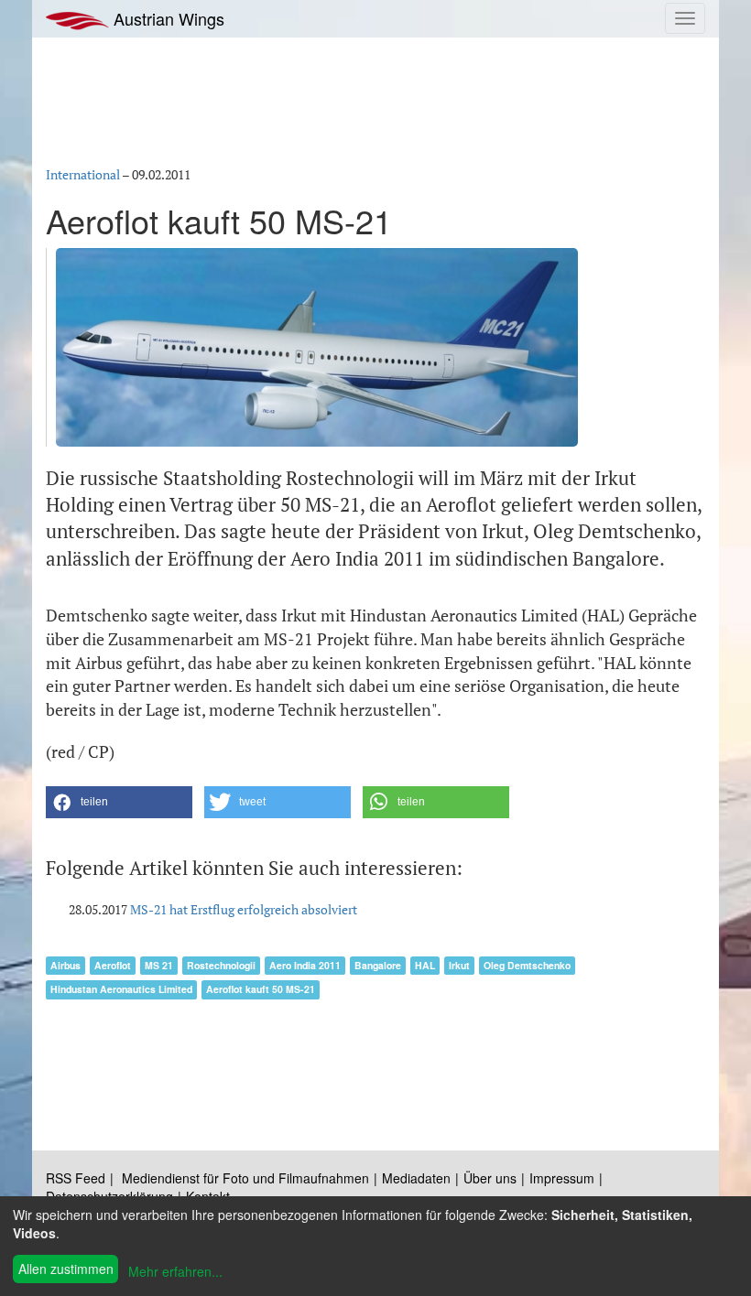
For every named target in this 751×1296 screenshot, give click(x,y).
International (83, 174)
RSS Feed (75, 1178)
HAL (425, 965)
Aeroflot (112, 965)
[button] (119, 802)
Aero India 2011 (305, 965)
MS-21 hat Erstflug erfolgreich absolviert (243, 909)
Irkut (459, 965)
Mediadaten (416, 1178)
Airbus (65, 965)
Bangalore (377, 965)
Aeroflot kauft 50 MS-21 (260, 989)
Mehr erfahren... (175, 1271)
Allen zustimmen (66, 1268)
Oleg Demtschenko (527, 965)
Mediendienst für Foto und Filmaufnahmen (245, 1178)
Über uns (490, 1178)
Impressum (561, 1178)
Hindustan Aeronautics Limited (121, 989)
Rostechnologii (221, 965)
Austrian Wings (166, 18)
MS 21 (159, 965)
